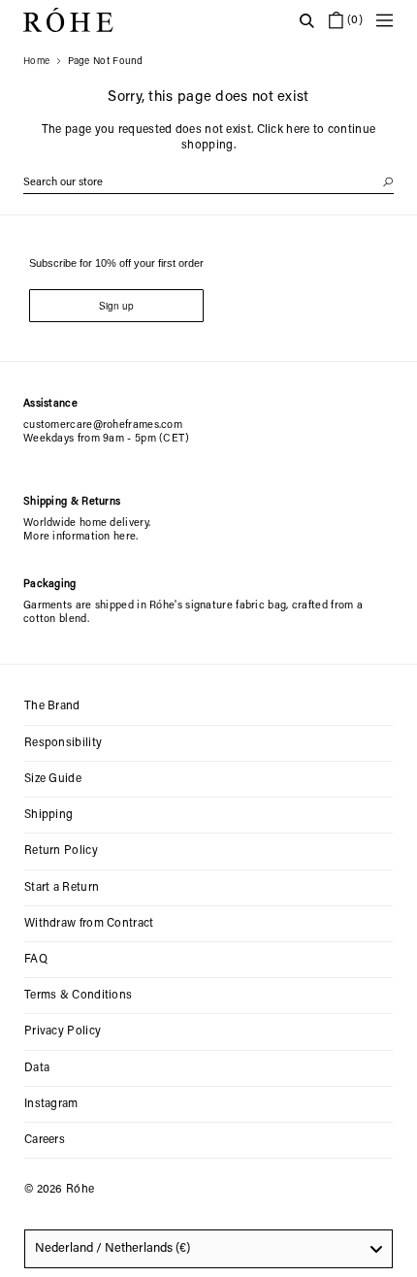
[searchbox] (208, 183)
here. (126, 537)
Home (36, 62)
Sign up (116, 305)
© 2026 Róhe (59, 1189)
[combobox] (208, 1248)
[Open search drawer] (306, 20)
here (297, 130)
